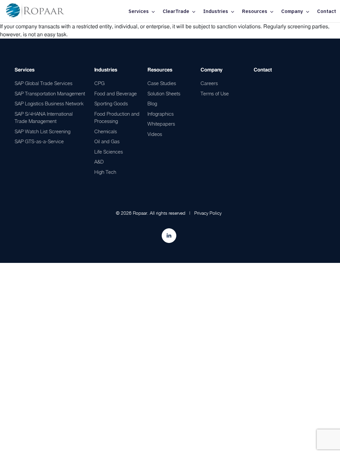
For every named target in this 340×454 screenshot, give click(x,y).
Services (138, 11)
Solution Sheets (163, 93)
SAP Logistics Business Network (49, 103)
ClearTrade (176, 11)
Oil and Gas (107, 141)
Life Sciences (108, 152)
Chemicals (105, 131)
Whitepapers (161, 124)
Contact (326, 11)
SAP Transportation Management (50, 93)
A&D (99, 162)
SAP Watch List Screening (42, 131)
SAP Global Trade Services (43, 83)
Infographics (160, 114)
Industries (215, 11)
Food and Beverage (115, 93)
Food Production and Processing (116, 117)
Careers (209, 83)
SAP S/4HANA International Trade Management (44, 117)
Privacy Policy (207, 213)
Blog (152, 103)
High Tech (105, 172)
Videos (154, 134)
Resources (254, 11)
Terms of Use (215, 93)
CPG (99, 83)
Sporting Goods (111, 103)
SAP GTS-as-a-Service (39, 141)
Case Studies (161, 83)
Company (292, 11)
